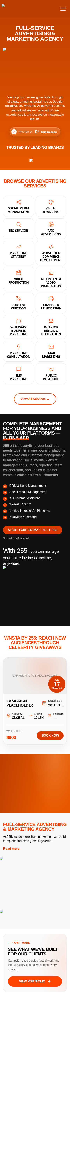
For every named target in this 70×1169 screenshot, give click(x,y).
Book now (50, 735)
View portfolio (32, 981)
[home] (15, 8)
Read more (11, 848)
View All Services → (35, 399)
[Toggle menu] (63, 9)
